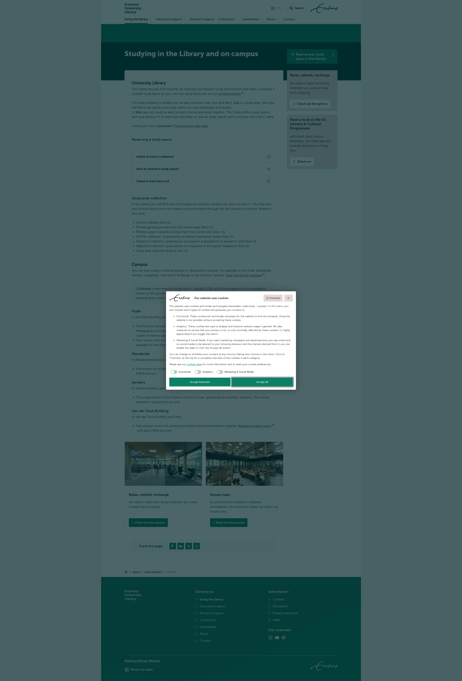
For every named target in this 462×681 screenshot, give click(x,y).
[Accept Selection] (288, 298)
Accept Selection (200, 382)
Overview (274, 298)
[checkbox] (180, 372)
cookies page (194, 364)
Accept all (262, 382)
